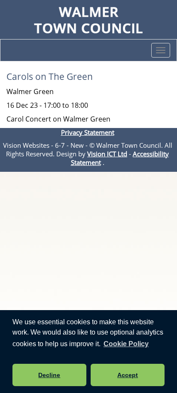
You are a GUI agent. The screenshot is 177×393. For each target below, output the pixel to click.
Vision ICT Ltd (107, 153)
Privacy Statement (87, 132)
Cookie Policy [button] (126, 343)
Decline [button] (49, 375)
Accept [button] (127, 375)
